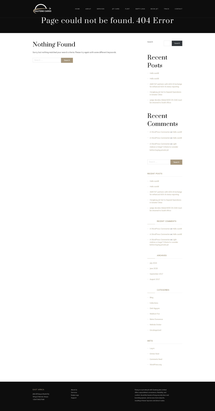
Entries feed (154, 354)
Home (77, 9)
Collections (154, 303)
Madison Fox (155, 314)
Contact (178, 9)
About (88, 9)
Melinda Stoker (155, 325)
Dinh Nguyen (155, 308)
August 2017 (155, 279)
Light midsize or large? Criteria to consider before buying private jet (164, 147)
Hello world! (154, 73)
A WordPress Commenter (160, 132)
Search (150, 42)
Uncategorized (155, 330)
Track (166, 9)
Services (100, 9)
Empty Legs (140, 9)
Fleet (127, 9)
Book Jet (154, 9)
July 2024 (153, 263)
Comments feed (156, 359)
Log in (152, 348)
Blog (151, 297)
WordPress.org (156, 365)
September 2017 (156, 274)
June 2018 (154, 268)
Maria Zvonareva (156, 319)
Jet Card (115, 9)
